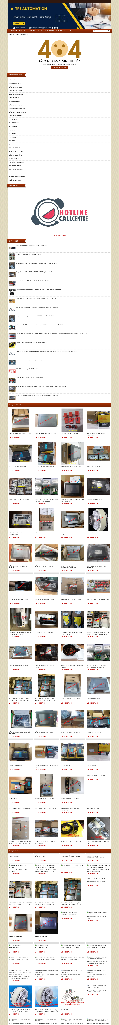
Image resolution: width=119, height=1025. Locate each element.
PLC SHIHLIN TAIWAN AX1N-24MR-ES (46, 831)
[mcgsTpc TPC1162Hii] (98, 685)
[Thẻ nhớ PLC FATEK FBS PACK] (72, 420)
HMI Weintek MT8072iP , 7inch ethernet (96, 567)
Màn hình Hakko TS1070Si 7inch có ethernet (72, 533)
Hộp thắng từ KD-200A (94, 466)
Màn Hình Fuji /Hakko (16, 94)
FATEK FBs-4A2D (14, 798)
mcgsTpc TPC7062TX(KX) (69, 1002)
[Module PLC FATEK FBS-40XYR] (20, 453)
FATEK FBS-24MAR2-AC (94, 732)
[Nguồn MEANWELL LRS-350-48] (46, 785)
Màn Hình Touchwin (15, 90)
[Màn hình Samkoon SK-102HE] (72, 685)
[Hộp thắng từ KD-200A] (98, 453)
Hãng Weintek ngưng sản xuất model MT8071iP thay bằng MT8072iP (35, 316)
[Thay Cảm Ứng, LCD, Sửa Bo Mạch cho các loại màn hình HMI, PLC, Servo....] (12, 304)
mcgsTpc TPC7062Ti (41, 1002)
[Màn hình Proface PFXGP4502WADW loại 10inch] (98, 889)
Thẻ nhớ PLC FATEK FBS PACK (70, 433)
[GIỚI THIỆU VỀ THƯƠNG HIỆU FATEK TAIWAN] (12, 383)
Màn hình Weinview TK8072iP (44, 566)
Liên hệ (70, 30)
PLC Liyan (12, 130)
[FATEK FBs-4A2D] (20, 785)
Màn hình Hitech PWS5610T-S (70, 732)
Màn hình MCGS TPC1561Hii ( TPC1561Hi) (70, 832)
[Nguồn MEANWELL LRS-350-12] (98, 785)
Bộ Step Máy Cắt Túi (16, 151)
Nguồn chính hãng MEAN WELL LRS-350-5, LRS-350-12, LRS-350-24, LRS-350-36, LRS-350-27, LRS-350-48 (98, 634)
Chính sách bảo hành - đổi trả (55, 30)
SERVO (11, 144)
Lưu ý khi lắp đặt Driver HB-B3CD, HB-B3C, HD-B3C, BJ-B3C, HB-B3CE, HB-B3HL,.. (39, 289)
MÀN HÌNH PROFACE (15, 83)
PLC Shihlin (13, 126)
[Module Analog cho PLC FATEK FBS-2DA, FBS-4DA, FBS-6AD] (12, 286)
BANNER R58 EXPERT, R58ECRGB (71, 865)
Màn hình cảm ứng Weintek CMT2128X (18, 567)
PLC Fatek (12, 137)
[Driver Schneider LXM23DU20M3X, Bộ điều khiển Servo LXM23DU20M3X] (20, 619)
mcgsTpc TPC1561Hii (15, 1002)
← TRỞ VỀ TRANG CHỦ (59, 67)
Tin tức (40, 30)
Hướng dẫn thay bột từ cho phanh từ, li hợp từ (28, 254)
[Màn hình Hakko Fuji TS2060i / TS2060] (46, 652)
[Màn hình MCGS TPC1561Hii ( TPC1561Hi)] (72, 818)
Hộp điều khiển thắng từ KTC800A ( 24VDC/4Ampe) (46, 865)
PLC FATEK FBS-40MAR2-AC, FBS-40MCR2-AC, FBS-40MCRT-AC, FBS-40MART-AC (45, 700)
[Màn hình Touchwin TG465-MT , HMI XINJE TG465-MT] (72, 486)
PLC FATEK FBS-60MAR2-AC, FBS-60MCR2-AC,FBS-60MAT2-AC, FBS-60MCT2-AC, (19, 700)
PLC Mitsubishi (14, 123)
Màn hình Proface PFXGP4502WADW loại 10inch (96, 903)
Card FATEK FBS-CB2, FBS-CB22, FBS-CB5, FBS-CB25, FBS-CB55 (46, 500)
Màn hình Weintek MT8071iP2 (18, 665)
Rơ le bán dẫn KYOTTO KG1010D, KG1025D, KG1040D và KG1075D (45, 936)
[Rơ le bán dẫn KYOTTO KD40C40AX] (98, 586)
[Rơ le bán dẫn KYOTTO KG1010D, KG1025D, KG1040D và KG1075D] (46, 922)
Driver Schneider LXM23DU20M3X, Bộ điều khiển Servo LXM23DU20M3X (20, 634)
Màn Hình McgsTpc (15, 115)
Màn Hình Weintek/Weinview (18, 112)
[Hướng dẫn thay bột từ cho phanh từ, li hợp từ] (12, 260)
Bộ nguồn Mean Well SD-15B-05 (71, 599)
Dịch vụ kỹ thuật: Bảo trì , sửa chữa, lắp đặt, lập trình (30, 360)
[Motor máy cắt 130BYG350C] (46, 619)
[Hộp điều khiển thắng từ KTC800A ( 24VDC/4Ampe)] (46, 851)
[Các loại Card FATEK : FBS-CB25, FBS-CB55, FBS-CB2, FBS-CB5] (98, 652)
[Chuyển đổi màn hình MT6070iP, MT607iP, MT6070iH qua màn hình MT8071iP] (12, 401)
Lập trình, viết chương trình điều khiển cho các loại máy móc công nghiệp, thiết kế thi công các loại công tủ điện (47, 351)
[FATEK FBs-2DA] (72, 752)
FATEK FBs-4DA (91, 765)
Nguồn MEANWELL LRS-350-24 (70, 798)
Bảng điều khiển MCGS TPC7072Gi (20, 433)
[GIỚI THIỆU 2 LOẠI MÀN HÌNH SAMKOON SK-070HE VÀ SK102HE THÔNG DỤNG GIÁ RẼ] (12, 392)
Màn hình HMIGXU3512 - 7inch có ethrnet (19, 733)
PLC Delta (12, 133)
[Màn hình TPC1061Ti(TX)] (98, 486)
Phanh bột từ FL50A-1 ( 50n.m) (70, 902)
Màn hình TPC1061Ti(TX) (94, 499)
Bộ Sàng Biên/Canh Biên (17, 176)
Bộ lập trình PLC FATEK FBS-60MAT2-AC (96, 434)
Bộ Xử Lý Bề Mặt (14, 148)
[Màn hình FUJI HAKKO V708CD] (46, 718)
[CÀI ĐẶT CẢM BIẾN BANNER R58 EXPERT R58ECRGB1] (12, 348)
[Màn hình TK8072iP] (46, 889)
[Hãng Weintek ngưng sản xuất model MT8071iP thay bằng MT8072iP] (12, 321)
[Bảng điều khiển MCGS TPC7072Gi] (20, 420)
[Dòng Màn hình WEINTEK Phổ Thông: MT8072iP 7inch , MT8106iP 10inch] (12, 268)
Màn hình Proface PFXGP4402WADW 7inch (68, 567)
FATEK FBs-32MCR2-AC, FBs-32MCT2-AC (46, 766)
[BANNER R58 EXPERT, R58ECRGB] (72, 851)
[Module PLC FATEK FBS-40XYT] (46, 453)
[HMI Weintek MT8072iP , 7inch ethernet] (98, 552)
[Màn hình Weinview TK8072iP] (46, 552)
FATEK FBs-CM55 (14, 1012)
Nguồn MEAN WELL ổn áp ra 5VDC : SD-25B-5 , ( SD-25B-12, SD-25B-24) (20, 865)
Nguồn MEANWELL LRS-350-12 (96, 798)
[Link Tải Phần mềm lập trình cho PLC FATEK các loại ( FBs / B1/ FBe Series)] (12, 313)
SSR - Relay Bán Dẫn (15, 169)
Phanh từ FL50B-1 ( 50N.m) (95, 533)
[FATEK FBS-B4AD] (20, 889)
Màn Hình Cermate (15, 101)
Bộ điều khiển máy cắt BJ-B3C (44, 599)
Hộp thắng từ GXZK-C (42, 533)
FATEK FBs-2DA (65, 765)
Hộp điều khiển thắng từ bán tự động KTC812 (20, 533)
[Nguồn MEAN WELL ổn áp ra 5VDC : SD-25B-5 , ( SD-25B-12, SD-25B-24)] (20, 851)
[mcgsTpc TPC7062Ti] (46, 988)
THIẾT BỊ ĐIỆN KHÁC (15, 180)
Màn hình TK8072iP (41, 902)
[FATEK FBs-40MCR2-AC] (20, 752)
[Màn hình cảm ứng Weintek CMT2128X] (20, 552)
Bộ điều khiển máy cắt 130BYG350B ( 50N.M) (72, 666)
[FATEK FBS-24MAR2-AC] (98, 718)
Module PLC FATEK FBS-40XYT (44, 466)
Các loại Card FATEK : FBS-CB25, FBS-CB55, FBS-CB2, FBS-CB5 (97, 666)
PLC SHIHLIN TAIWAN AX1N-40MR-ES (20, 831)
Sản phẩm (32, 30)
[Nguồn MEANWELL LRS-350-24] (72, 785)
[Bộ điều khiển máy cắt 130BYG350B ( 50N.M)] (72, 652)
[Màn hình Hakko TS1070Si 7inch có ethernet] (72, 519)
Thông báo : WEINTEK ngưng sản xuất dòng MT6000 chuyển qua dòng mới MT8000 (39, 324)
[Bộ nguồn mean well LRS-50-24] (20, 486)
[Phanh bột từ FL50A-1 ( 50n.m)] (72, 889)
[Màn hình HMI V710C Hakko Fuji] (72, 453)
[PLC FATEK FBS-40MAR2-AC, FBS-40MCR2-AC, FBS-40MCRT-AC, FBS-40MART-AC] (46, 685)
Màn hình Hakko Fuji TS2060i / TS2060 (44, 666)
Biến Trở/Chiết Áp (15, 166)
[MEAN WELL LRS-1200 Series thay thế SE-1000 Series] (12, 251)
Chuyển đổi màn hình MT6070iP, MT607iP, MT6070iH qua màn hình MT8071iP (38, 395)
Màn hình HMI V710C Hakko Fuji (71, 466)
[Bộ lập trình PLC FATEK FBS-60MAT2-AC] (98, 420)
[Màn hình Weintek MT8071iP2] (20, 652)
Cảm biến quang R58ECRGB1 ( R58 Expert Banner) (71, 633)
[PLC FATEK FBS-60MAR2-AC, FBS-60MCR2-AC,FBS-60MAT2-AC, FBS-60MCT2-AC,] (20, 685)
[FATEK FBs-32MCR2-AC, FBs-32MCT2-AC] (46, 752)
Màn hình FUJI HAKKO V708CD (44, 732)
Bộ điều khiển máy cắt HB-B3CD (19, 599)
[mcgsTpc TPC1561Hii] (20, 988)
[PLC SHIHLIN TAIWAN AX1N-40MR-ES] (20, 818)
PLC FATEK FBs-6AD (41, 1012)
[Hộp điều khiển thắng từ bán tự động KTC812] (20, 519)
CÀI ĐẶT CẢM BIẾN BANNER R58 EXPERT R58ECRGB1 (32, 342)
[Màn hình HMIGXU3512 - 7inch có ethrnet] (20, 718)
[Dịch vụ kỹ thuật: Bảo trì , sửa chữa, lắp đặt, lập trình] (12, 365)
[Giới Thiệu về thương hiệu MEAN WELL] (12, 374)
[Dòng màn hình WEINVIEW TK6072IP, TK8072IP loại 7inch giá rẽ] (12, 277)
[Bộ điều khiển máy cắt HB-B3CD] (20, 586)
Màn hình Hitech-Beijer (17, 108)
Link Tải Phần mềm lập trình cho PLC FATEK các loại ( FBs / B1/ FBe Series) (37, 307)
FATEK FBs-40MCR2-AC (16, 765)
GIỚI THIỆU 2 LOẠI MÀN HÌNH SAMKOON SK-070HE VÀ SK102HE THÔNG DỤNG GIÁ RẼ (41, 386)
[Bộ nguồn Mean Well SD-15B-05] (72, 586)
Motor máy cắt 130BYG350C (44, 632)
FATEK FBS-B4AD (14, 902)
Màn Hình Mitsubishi (15, 105)
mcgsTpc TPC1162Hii (93, 699)
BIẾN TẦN (12, 140)
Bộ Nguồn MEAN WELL (16, 80)
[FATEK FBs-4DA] (98, 752)
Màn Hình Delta (14, 98)
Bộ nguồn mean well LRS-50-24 (19, 499)
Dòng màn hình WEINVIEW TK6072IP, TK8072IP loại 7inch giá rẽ (34, 272)
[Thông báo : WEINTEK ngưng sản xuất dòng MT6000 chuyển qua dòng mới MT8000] (12, 330)
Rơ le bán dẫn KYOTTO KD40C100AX (72, 935)
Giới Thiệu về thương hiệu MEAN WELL (27, 369)
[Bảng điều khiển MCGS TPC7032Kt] (46, 420)
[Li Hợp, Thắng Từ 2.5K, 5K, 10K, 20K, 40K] (98, 851)
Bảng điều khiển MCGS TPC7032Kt (46, 433)
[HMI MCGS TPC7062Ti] (98, 818)
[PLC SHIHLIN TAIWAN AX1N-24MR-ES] (46, 818)
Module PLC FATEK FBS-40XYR (18, 466)
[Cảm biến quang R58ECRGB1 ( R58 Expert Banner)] (72, 619)
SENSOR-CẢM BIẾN (14, 158)
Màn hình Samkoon (15, 87)
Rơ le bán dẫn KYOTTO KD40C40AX (98, 599)
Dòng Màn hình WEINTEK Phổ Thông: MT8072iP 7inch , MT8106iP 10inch (36, 263)
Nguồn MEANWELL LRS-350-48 (44, 798)
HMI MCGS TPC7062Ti (93, 831)
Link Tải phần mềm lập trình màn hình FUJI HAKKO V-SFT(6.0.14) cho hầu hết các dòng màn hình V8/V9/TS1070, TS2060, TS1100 (52, 333)
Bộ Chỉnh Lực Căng (15, 155)
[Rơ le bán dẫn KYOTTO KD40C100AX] (72, 922)
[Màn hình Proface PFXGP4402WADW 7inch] (72, 552)
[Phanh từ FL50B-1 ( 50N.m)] (98, 519)
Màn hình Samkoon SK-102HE (70, 699)
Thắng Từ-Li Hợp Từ (15, 173)
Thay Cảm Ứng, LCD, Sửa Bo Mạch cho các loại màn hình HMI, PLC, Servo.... (37, 298)
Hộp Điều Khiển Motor (16, 162)
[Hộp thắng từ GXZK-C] (46, 519)
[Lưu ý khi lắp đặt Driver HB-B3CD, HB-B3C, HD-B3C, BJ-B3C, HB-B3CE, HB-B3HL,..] (12, 295)
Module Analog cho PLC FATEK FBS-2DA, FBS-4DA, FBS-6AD (33, 280)
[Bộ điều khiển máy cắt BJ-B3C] (46, 586)
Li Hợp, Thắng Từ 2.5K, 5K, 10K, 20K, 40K (98, 865)
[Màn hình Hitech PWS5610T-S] (72, 718)
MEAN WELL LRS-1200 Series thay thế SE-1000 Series (31, 245)
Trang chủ (13, 30)
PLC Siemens (13, 119)
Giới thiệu (22, 30)
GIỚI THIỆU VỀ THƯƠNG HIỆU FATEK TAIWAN (29, 377)
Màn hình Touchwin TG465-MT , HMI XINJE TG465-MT (72, 500)
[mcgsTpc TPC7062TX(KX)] (72, 988)
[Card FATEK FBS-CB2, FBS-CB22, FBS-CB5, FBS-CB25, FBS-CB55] (46, 486)
